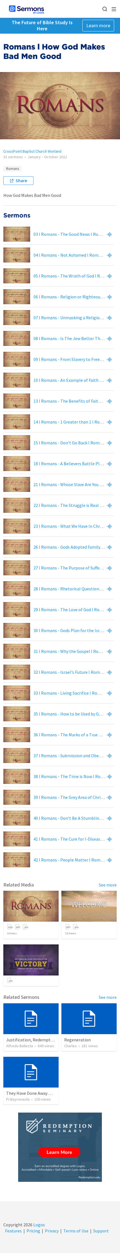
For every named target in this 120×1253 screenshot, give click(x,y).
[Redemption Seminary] (60, 1147)
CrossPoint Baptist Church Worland (32, 151)
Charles (70, 1045)
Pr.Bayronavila (18, 1099)
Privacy (52, 1231)
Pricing (33, 1231)
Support (101, 1231)
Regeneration (77, 1039)
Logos (38, 1224)
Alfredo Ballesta (19, 1045)
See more (108, 885)
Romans (12, 168)
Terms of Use (75, 1231)
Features (13, 1231)
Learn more (98, 25)
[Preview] (109, 234)
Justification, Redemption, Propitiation (44, 1039)
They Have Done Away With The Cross (41, 1093)
